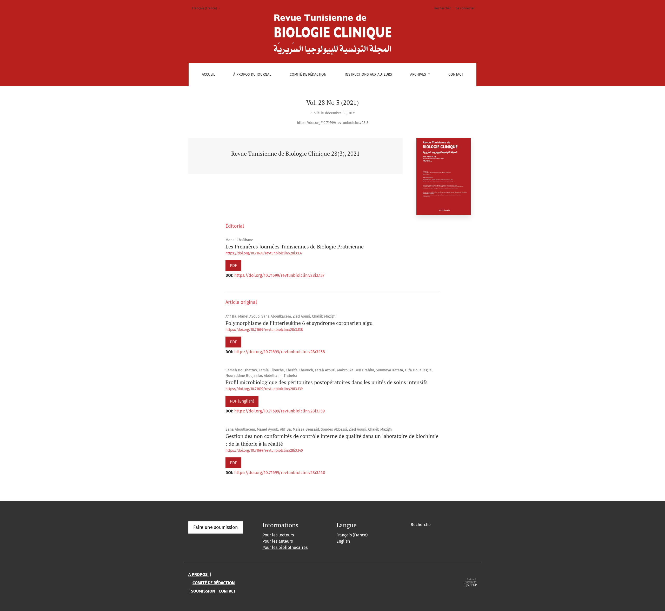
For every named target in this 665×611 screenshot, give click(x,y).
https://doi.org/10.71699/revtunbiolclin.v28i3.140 (264, 450)
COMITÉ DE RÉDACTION (213, 582)
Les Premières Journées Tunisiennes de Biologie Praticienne (294, 246)
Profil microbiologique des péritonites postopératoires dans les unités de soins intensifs (326, 382)
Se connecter (465, 8)
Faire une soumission (215, 527)
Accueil (208, 74)
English (343, 541)
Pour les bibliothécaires (285, 547)
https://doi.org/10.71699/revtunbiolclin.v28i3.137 (263, 253)
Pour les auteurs (277, 541)
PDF (233, 265)
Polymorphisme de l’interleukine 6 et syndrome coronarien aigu (299, 322)
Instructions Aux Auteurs (368, 74)
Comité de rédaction (308, 74)
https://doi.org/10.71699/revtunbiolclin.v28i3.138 (264, 329)
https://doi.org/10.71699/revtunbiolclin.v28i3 (332, 123)
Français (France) (207, 8)
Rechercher (442, 8)
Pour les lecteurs (278, 535)
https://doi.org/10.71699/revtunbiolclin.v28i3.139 (264, 389)
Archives (418, 74)
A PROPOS (198, 574)
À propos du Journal (252, 74)
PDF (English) (242, 401)
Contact (455, 74)
